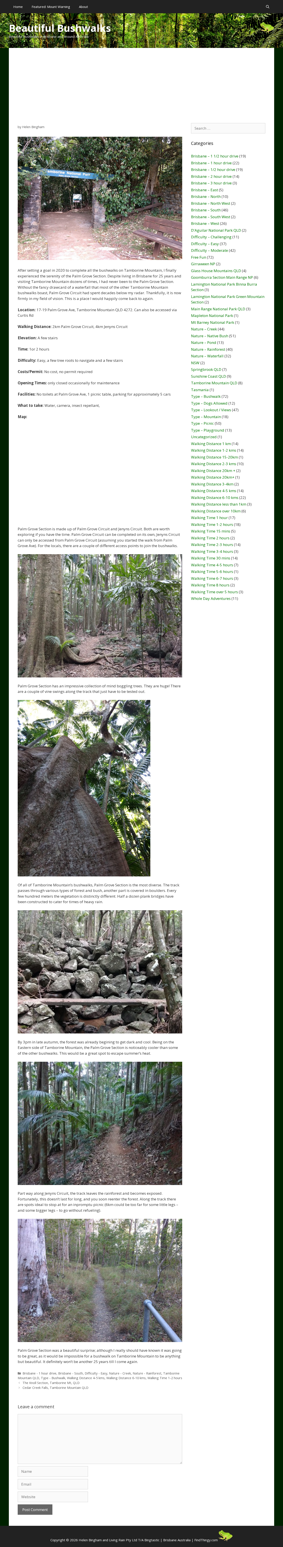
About (83, 6)
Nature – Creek (204, 329)
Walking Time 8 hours (210, 585)
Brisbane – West (205, 223)
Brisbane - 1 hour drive (39, 1373)
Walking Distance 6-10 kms (126, 1378)
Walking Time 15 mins (210, 531)
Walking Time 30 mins (210, 558)
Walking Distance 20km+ (212, 477)
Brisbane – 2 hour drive (211, 176)
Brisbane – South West (210, 216)
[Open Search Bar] (267, 6)
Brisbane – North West (210, 203)
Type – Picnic (202, 423)
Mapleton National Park (212, 315)
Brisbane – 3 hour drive (211, 183)
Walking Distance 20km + (213, 470)
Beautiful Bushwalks (60, 28)
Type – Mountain (206, 416)
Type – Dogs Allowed (209, 403)
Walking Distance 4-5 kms (86, 1378)
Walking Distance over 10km (216, 511)
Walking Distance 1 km (211, 443)
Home (18, 6)
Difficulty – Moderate (209, 250)
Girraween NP (203, 263)
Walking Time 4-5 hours (212, 564)
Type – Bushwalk (206, 396)
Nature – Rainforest (208, 349)
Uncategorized (204, 436)
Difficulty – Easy (205, 243)
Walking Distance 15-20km (214, 457)
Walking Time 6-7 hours (212, 578)
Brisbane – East (204, 189)
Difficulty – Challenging (211, 236)
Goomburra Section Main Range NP (222, 277)
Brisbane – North (206, 196)
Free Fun (198, 257)
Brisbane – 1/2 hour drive (213, 169)
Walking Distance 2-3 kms (213, 463)
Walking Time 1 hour (209, 517)
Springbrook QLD (206, 369)
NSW (195, 362)
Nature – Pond (203, 342)
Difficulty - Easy (96, 1373)
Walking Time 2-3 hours (212, 544)
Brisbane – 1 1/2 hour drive (214, 156)
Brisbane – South (206, 209)
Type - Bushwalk (53, 1378)
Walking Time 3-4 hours (212, 551)
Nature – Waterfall (207, 355)
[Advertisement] (141, 81)
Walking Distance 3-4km (212, 484)
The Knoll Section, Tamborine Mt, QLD (51, 1383)
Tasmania (200, 389)
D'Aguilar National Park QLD (216, 230)
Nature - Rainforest (147, 1373)
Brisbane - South (70, 1373)
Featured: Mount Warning (51, 6)
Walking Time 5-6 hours (212, 571)
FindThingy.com (206, 1540)
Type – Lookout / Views (211, 409)
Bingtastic (151, 1540)
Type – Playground (207, 430)
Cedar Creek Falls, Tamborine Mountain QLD (55, 1388)
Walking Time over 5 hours (214, 591)
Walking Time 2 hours (210, 537)
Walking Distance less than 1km (218, 504)
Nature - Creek (120, 1373)
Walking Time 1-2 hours (164, 1378)
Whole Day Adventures (211, 598)
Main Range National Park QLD (218, 308)
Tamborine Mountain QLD (214, 382)
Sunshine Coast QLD (208, 376)
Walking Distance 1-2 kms (213, 450)
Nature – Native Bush (209, 335)
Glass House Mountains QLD (216, 270)
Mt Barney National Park (212, 322)
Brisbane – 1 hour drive (211, 162)
